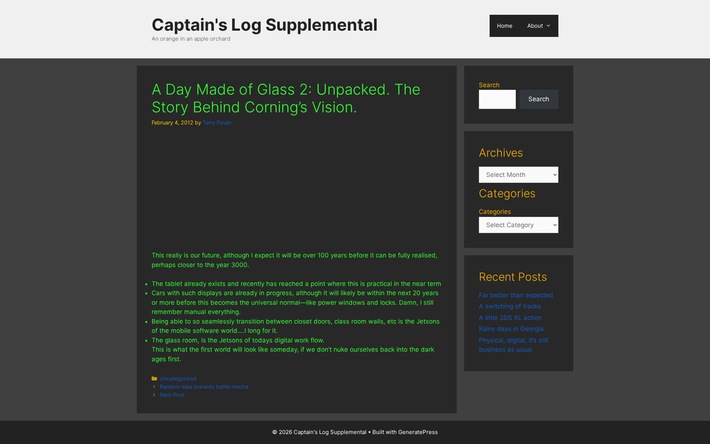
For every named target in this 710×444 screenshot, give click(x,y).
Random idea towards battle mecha (204, 386)
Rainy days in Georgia (511, 328)
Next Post (172, 395)
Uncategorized (178, 378)
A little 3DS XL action (510, 317)
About (535, 25)
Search (489, 85)
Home (505, 25)
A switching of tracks (510, 306)
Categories (495, 211)
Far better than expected (516, 295)
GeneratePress (418, 432)
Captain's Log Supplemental (265, 24)
